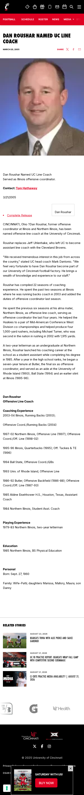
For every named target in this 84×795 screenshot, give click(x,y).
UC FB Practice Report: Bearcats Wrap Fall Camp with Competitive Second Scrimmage (54, 659)
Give (42, 7)
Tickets (27, 7)
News (55, 19)
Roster (43, 19)
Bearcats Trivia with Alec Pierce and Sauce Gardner (51, 640)
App (50, 7)
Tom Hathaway (26, 188)
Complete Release (19, 215)
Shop (34, 7)
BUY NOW (48, 784)
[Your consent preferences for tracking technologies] (7, 788)
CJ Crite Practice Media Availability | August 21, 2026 (54, 678)
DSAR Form (9, 772)
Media (67, 19)
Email (57, 7)
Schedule (27, 19)
